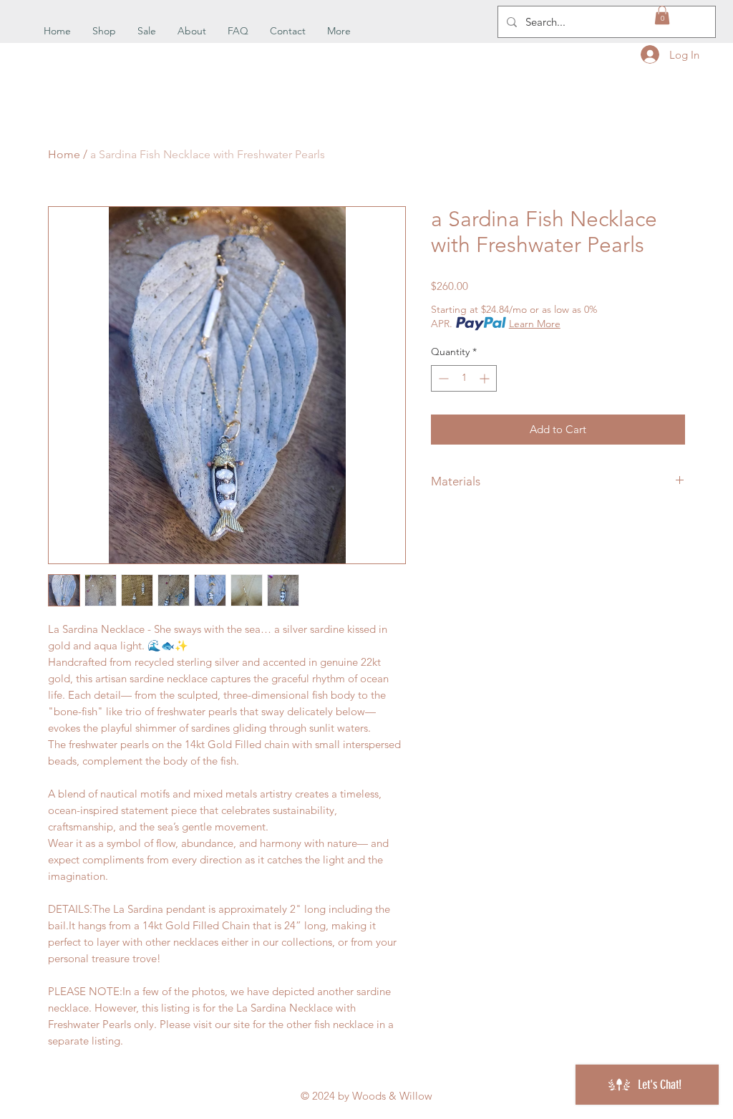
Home (64, 154)
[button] (662, 15)
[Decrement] (442, 378)
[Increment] (486, 378)
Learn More (534, 323)
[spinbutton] (464, 378)
